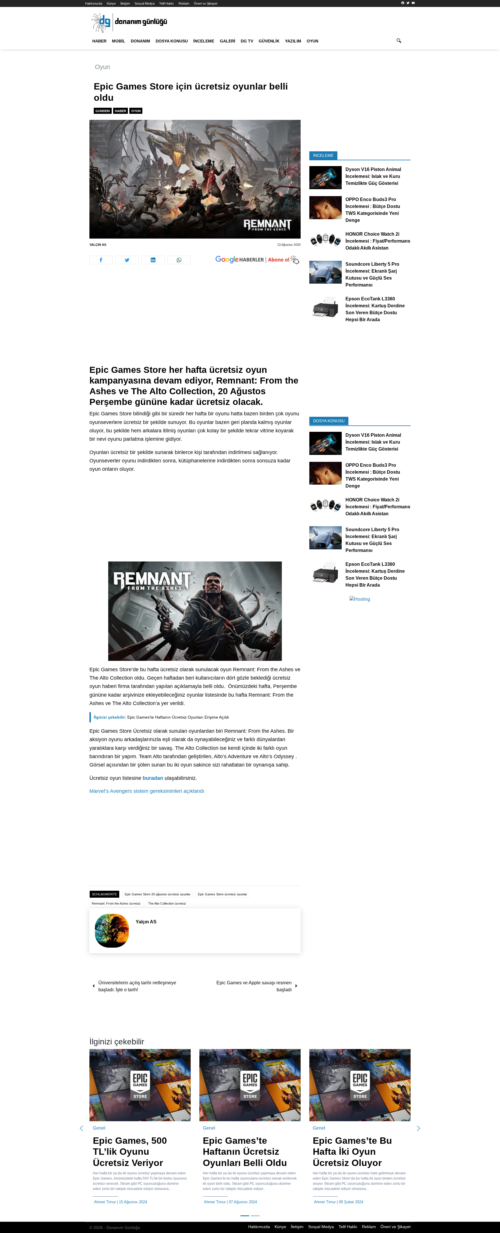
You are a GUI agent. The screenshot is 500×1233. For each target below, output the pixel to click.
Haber (99, 41)
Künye (111, 3)
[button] (81, 1128)
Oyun (312, 41)
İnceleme (203, 41)
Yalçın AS (97, 244)
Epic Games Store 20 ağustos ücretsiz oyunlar (157, 894)
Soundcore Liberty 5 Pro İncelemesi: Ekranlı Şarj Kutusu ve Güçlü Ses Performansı (372, 274)
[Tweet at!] (127, 260)
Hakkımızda (93, 3)
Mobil (118, 41)
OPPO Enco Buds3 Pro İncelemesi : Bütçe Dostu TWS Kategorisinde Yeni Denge (372, 210)
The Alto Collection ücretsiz (167, 903)
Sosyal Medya (145, 3)
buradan (153, 778)
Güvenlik (269, 41)
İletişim (125, 3)
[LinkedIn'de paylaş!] (153, 260)
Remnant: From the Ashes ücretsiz (116, 903)
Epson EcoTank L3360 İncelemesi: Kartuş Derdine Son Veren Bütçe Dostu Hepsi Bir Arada (375, 309)
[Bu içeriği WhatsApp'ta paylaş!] (179, 260)
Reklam (184, 3)
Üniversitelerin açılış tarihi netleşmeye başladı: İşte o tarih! (137, 986)
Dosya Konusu (172, 41)
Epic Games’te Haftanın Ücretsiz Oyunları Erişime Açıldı (161, 717)
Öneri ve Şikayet (205, 3)
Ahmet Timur (105, 1202)
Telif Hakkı (166, 3)
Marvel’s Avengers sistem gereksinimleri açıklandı (146, 791)
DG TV (247, 41)
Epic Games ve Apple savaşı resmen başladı (254, 986)
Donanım (140, 41)
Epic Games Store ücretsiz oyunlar (222, 894)
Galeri (227, 41)
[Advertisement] (59, 104)
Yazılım (293, 41)
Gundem (102, 111)
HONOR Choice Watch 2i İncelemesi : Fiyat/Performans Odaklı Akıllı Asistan (377, 241)
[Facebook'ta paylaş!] (101, 260)
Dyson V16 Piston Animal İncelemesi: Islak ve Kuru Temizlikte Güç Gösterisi (373, 176)
